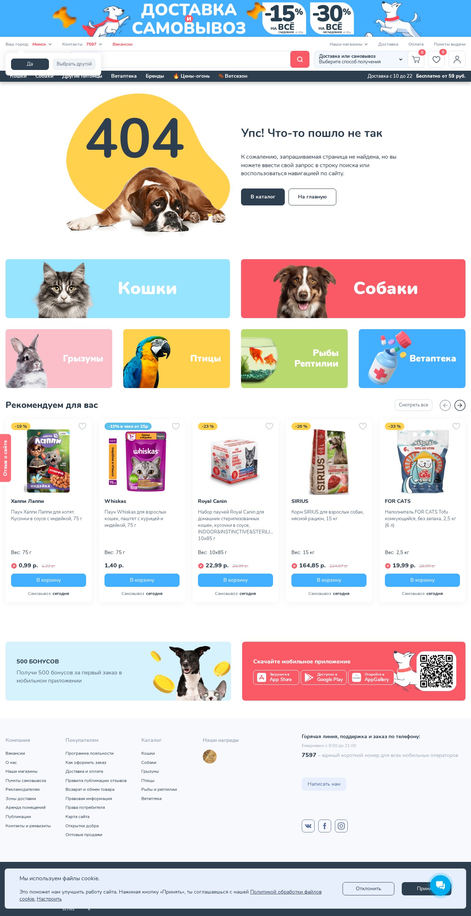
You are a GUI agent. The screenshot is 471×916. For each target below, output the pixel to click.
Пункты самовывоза (26, 780)
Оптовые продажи (83, 835)
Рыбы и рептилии (159, 789)
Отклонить (368, 888)
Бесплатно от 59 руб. (440, 76)
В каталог (263, 196)
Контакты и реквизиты (28, 826)
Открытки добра (82, 826)
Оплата (416, 44)
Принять (427, 888)
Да (30, 64)
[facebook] (324, 826)
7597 (309, 755)
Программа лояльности (89, 753)
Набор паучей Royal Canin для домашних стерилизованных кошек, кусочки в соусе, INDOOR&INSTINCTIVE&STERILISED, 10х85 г (235, 525)
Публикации (18, 817)
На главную (312, 196)
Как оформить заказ (85, 762)
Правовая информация (88, 799)
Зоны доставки (21, 799)
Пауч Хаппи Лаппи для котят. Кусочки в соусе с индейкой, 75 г (46, 515)
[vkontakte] (308, 826)
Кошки (18, 76)
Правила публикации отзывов (96, 780)
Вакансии (122, 44)
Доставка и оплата (84, 771)
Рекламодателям (23, 789)
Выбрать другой (74, 64)
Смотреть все (413, 405)
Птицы (148, 780)
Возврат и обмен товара (89, 789)
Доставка (388, 44)
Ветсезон (233, 76)
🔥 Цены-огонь (191, 76)
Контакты (79, 44)
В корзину (48, 579)
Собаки (44, 76)
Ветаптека (124, 76)
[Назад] (445, 405)
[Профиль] (457, 59)
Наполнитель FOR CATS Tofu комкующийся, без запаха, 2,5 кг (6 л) (420, 519)
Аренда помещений (26, 807)
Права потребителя (85, 807)
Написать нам (324, 784)
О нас (11, 762)
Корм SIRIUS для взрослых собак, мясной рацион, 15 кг (327, 515)
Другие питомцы (82, 76)
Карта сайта (77, 817)
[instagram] (341, 826)
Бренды (155, 76)
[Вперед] (459, 405)
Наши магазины (22, 771)
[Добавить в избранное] (82, 426)
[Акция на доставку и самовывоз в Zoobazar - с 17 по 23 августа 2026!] (235, 18)
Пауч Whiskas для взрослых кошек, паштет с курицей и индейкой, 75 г (135, 519)
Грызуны (150, 771)
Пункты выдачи (449, 44)
